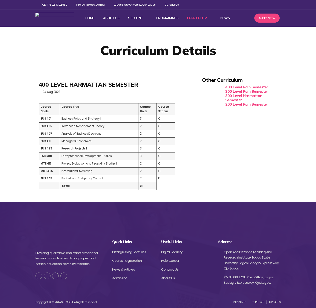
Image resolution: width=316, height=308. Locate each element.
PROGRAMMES (167, 18)
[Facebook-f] (38, 276)
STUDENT (135, 18)
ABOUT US (111, 18)
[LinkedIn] (63, 276)
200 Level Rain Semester (246, 104)
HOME (90, 18)
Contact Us (172, 4)
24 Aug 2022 (50, 91)
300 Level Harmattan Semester (243, 97)
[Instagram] (264, 4)
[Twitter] (257, 4)
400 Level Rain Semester (246, 87)
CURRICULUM (197, 18)
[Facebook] (250, 4)
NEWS (225, 18)
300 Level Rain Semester (246, 91)
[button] (267, 18)
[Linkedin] (271, 4)
